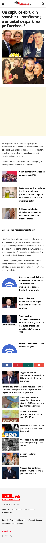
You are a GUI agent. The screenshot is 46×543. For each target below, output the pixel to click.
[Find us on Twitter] (11, 535)
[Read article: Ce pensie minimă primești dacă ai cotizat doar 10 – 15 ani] (10, 416)
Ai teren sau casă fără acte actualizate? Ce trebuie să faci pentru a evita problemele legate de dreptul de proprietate (31, 283)
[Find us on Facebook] (2, 535)
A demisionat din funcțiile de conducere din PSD (32, 173)
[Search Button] (43, 3)
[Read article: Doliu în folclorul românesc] (10, 459)
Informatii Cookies (35, 520)
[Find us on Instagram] (6, 535)
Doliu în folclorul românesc (27, 455)
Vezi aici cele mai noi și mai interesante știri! (31, 345)
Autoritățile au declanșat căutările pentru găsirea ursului (32, 442)
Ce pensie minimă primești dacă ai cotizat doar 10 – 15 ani (31, 414)
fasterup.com (28, 509)
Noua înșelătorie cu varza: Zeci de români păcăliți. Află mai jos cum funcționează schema (32, 401)
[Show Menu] (3, 3)
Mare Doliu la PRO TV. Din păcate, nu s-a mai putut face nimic (32, 428)
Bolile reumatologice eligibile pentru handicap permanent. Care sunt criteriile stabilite (30, 214)
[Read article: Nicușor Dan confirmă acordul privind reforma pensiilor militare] (10, 473)
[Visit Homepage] (23, 3)
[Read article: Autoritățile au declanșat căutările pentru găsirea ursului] (10, 444)
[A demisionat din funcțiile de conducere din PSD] (9, 180)
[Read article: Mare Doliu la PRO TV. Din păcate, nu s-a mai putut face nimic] (10, 430)
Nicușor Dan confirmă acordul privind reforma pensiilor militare (31, 471)
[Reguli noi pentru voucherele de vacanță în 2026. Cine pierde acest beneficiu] (9, 306)
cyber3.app (16, 509)
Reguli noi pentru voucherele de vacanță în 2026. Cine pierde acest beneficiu (30, 303)
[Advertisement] (23, 111)
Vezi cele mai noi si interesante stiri (18, 230)
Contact (17, 504)
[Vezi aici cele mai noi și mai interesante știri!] (9, 351)
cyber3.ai (5, 509)
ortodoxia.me (7, 513)
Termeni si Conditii (17, 520)
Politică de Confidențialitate (12, 524)
